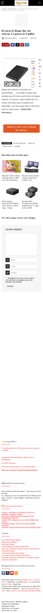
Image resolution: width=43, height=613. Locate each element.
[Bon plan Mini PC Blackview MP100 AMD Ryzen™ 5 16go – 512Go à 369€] (31, 187)
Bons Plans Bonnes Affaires (11, 540)
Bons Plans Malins (8, 544)
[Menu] (2, 3)
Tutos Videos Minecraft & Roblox (13, 553)
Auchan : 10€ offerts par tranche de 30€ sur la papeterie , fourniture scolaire (18, 513)
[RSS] (16, 573)
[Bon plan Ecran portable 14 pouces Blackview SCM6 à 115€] (31, 161)
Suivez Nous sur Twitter (9, 610)
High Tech (12, 9)
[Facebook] (3, 573)
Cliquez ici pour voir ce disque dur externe (21, 128)
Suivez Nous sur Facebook (10, 608)
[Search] (39, 3)
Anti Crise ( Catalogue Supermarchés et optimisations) (21, 549)
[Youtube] (12, 573)
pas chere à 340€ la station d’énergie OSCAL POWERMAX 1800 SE (18, 517)
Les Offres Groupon (9, 463)
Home (4, 9)
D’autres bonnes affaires (13, 506)
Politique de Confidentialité (10, 604)
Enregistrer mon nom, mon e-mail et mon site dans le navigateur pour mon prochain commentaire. (20, 280)
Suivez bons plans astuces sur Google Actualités (18, 466)
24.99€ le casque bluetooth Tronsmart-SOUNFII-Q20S (21, 527)
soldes (25, 582)
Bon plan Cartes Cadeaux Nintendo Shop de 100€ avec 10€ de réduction (11, 178)
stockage (17, 146)
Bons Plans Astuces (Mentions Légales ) (15, 602)
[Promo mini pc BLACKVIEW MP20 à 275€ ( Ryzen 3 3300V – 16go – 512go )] (11, 187)
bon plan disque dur (19, 143)
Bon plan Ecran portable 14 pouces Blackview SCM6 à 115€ (30, 178)
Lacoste (36, 580)
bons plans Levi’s (26, 580)
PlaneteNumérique (8, 551)
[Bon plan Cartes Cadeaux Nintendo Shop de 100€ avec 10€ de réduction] (11, 161)
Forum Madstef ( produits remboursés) (15, 546)
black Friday (7, 584)
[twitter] (7, 573)
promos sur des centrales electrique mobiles (25, 591)
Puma (4, 582)
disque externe (7, 146)
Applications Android (8, 606)
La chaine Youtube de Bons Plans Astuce (16, 555)
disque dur (31, 143)
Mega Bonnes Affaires (9, 542)
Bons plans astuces (11, 38)
